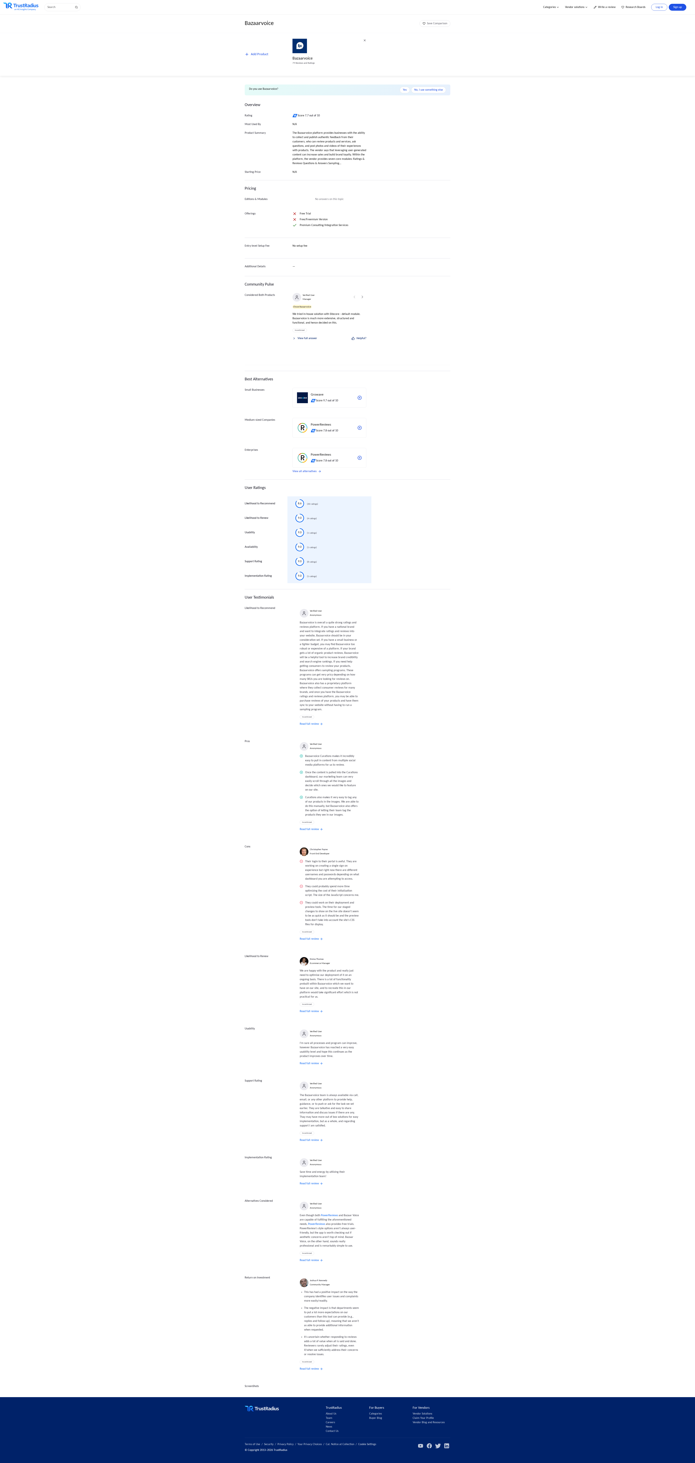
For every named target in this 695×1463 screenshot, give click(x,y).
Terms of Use (252, 1444)
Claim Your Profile (423, 1418)
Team (329, 1418)
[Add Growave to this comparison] (359, 398)
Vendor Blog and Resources (429, 1422)
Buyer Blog (375, 1418)
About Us (331, 1413)
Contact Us (332, 1431)
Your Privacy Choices (310, 1444)
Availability (251, 547)
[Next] (362, 297)
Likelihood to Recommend (260, 503)
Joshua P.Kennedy (318, 1280)
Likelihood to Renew (256, 518)
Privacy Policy (285, 1444)
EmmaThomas (317, 959)
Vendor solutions (574, 7)
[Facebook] (429, 1446)
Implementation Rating (258, 576)
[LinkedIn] (447, 1446)
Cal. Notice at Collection (340, 1444)
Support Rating (253, 561)
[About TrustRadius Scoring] (295, 115)
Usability (250, 532)
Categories (549, 7)
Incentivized (300, 330)
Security (268, 1444)
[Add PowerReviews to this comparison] (359, 428)
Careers (330, 1422)
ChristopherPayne (319, 849)
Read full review (309, 724)
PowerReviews (329, 1215)
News (329, 1426)
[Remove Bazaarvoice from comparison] (364, 40)
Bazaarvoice (302, 58)
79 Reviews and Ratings (303, 63)
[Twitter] (438, 1446)
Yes (405, 89)
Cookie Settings (367, 1444)
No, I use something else (428, 89)
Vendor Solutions (422, 1413)
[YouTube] (421, 1446)
